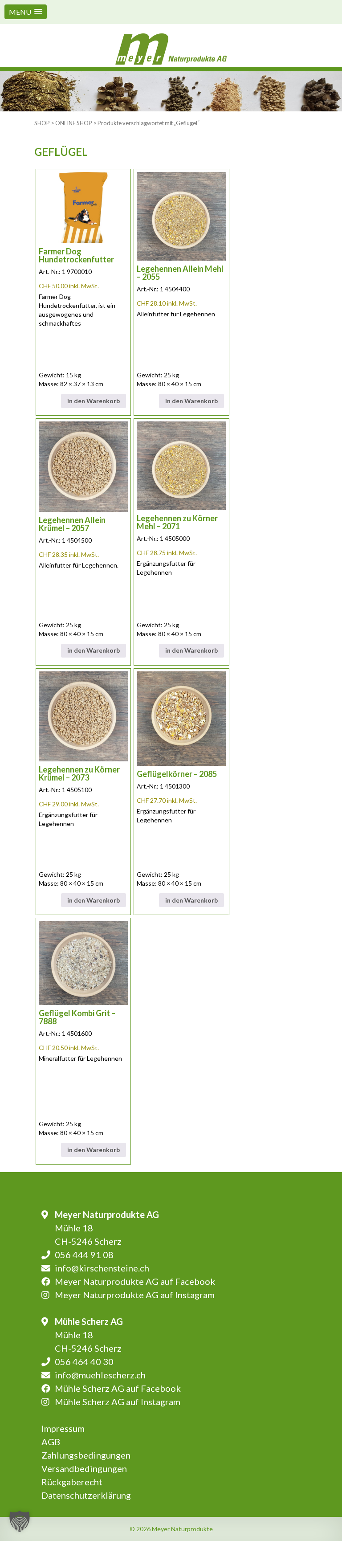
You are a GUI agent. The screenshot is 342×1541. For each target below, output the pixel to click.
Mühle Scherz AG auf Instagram (117, 1401)
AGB (50, 1441)
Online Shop (73, 123)
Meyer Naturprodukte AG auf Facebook (135, 1281)
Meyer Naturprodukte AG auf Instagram (135, 1294)
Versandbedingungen (84, 1468)
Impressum (63, 1428)
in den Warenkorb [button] (93, 401)
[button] (25, 11)
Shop (42, 123)
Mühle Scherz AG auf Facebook (118, 1388)
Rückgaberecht (71, 1481)
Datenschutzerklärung (86, 1495)
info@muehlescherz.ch (100, 1374)
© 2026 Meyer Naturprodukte (171, 1529)
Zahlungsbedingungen (85, 1455)
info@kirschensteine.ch (102, 1268)
